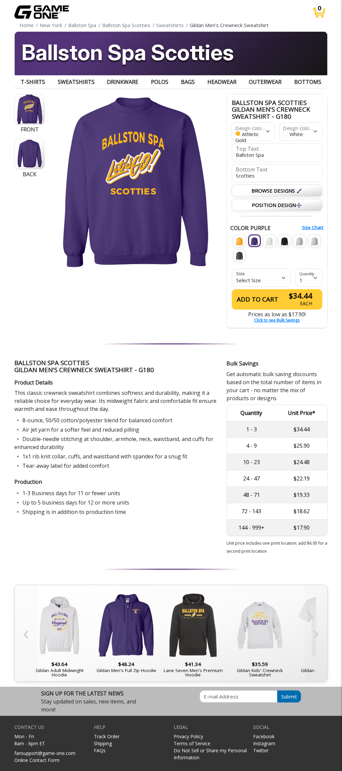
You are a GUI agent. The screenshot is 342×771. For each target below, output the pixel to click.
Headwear (221, 82)
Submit (289, 696)
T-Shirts (33, 82)
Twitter (261, 750)
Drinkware (122, 82)
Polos (159, 82)
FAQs (100, 750)
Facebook (264, 736)
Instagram (264, 743)
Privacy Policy (188, 736)
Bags (188, 82)
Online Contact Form (36, 760)
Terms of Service (192, 743)
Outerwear (265, 82)
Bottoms (307, 82)
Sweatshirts (76, 82)
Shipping (103, 743)
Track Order (107, 736)
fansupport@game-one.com (44, 753)
